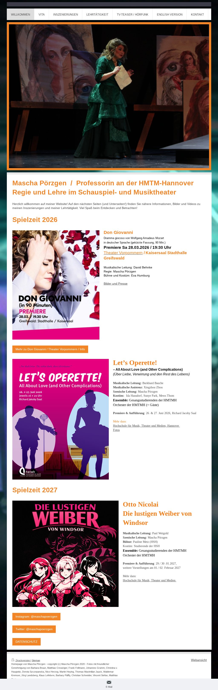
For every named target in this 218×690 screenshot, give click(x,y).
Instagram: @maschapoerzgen (36, 616)
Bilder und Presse (116, 283)
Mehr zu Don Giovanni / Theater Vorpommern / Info (50, 349)
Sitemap (36, 660)
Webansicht (199, 660)
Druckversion (22, 660)
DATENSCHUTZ (26, 641)
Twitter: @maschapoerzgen (34, 629)
